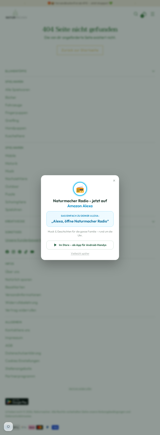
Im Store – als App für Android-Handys (82, 245)
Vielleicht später (80, 253)
